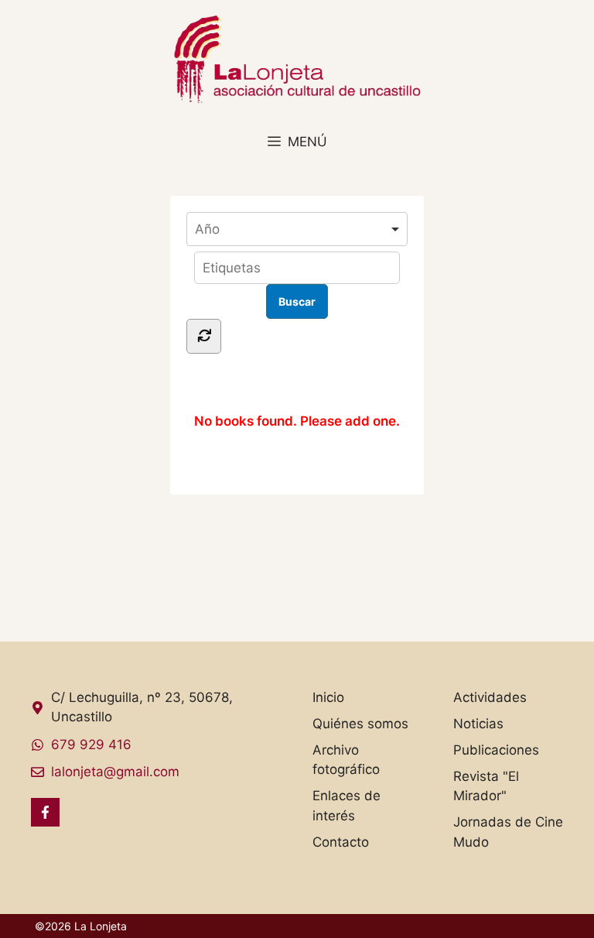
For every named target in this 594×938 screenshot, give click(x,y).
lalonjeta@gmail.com (115, 771)
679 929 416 (91, 744)
